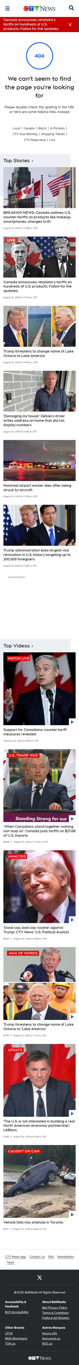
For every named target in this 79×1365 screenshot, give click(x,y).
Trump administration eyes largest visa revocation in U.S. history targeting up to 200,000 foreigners (37, 554)
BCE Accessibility (17, 1312)
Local (16, 128)
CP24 (9, 1333)
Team (10, 1262)
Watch (42, 128)
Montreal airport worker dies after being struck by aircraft (37, 488)
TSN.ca (10, 1343)
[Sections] (7, 8)
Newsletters (65, 1256)
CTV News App (15, 1256)
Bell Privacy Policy (54, 1307)
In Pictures (57, 128)
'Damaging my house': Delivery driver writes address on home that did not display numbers (34, 420)
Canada (29, 128)
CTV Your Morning (25, 134)
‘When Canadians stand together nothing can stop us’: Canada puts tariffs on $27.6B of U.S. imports (39, 831)
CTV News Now (35, 140)
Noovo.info (49, 1333)
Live (52, 140)
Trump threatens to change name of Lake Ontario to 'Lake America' (38, 1026)
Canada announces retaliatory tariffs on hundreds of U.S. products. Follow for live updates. (37, 286)
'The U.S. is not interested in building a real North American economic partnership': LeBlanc (39, 1125)
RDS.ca (47, 1343)
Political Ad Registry (56, 1318)
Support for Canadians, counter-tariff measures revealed (35, 732)
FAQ (51, 1256)
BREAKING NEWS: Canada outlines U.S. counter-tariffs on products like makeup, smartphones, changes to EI (37, 217)
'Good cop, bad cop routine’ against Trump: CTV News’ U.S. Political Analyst (36, 930)
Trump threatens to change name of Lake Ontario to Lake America (38, 353)
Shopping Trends (53, 134)
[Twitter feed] (39, 1277)
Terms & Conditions (55, 1312)
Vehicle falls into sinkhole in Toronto (33, 1222)
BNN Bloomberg (16, 1338)
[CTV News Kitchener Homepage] (39, 8)
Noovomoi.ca (51, 1338)
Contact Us (37, 1256)
